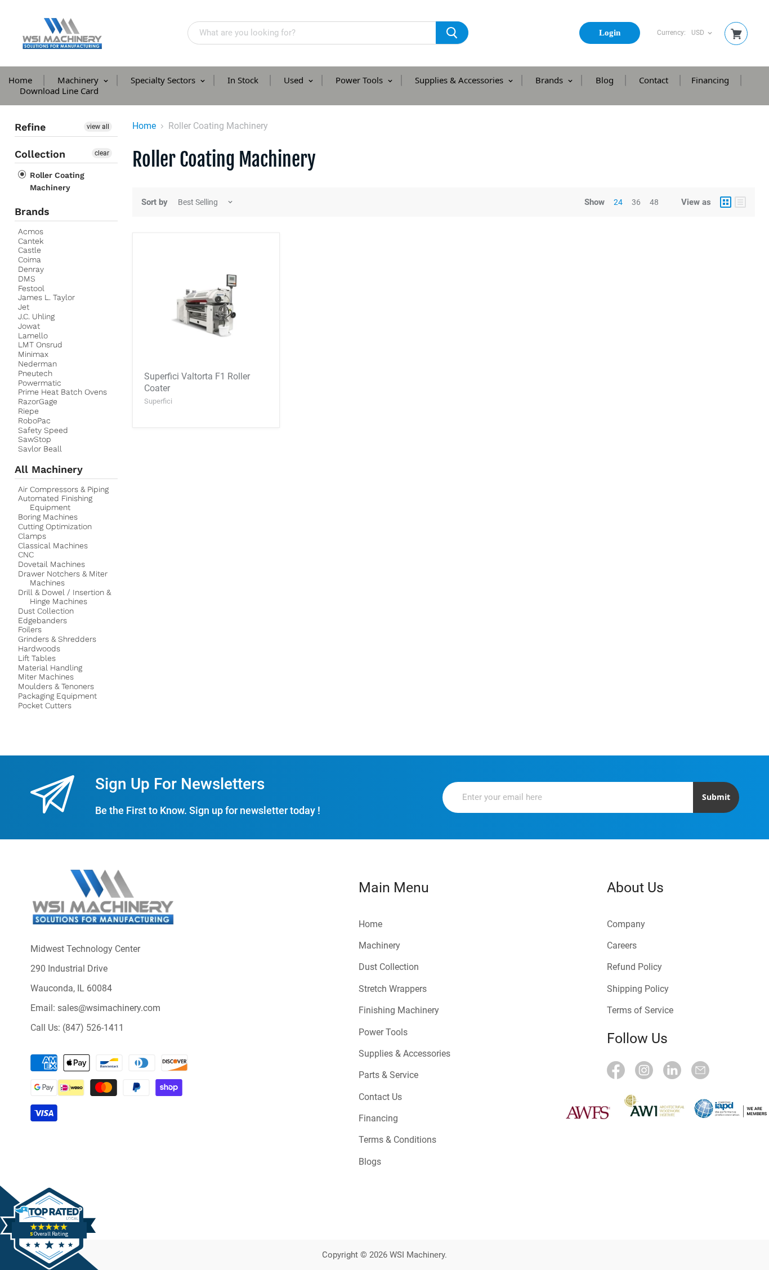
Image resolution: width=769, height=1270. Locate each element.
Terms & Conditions (397, 1139)
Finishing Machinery (399, 1010)
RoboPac (34, 420)
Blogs (370, 1161)
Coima (29, 259)
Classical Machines (53, 545)
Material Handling (50, 667)
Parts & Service (388, 1075)
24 (618, 202)
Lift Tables (37, 658)
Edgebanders (42, 620)
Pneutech (35, 373)
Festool (31, 288)
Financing (710, 80)
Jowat (29, 325)
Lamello (33, 335)
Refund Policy (634, 967)
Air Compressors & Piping (63, 489)
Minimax (33, 354)
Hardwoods (39, 648)
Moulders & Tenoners (56, 686)
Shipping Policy (638, 988)
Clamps (32, 535)
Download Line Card (59, 91)
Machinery (79, 80)
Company (626, 924)
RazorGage (37, 401)
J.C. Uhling (36, 316)
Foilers (30, 629)
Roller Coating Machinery (56, 181)
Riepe (28, 410)
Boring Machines (48, 516)
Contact (653, 80)
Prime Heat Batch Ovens (62, 391)
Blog (605, 80)
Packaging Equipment (57, 695)
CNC (26, 554)
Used (295, 80)
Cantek (30, 240)
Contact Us (380, 1097)
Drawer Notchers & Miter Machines (63, 578)
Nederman (37, 363)
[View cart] (736, 34)
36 (636, 202)
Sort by (154, 202)
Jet (23, 306)
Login (609, 32)
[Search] (452, 32)
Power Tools (360, 80)
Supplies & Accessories (460, 80)
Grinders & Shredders (57, 638)
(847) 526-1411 (93, 1027)
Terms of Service (640, 1010)
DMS (26, 278)
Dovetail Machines (51, 564)
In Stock (242, 80)
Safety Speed (43, 430)
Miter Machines (46, 676)
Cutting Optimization (55, 526)
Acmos (30, 231)
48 (654, 202)
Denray (31, 269)
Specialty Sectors (164, 80)
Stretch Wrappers (393, 988)
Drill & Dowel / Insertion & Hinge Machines (64, 597)
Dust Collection (46, 610)
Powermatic (39, 382)
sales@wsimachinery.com (108, 1008)
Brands (550, 80)
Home (20, 80)
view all (98, 127)
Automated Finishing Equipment (55, 503)
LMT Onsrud (40, 344)
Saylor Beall (40, 448)
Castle (29, 249)
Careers (622, 945)
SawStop (34, 439)
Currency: (671, 33)
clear (102, 153)
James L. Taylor (46, 297)
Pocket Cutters (44, 705)
